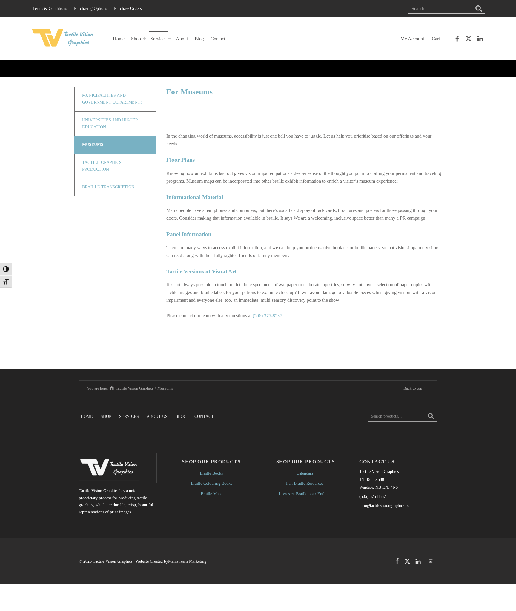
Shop (136, 38)
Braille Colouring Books (211, 483)
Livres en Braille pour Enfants (304, 493)
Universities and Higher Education (110, 123)
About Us (157, 416)
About (182, 38)
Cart (436, 38)
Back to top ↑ (414, 388)
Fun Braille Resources (304, 483)
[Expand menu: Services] (169, 38)
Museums (92, 144)
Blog (199, 38)
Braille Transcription (108, 187)
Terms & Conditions (50, 8)
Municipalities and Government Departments (112, 98)
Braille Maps (211, 493)
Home (119, 38)
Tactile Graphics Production (102, 166)
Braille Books (211, 473)
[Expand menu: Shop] (144, 38)
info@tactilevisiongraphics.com (386, 505)
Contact (218, 38)
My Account (412, 38)
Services (158, 38)
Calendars (305, 473)
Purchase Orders (128, 8)
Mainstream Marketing (187, 561)
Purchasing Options (90, 8)
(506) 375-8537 (267, 315)
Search (431, 416)
